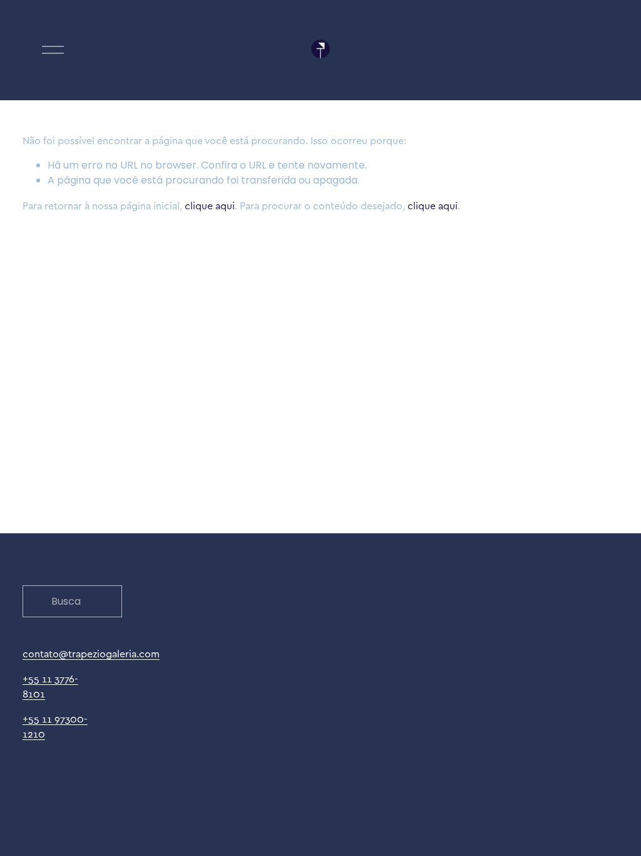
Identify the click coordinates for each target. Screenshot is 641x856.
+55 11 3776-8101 (50, 686)
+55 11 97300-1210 (55, 726)
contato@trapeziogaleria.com (91, 653)
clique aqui (210, 205)
